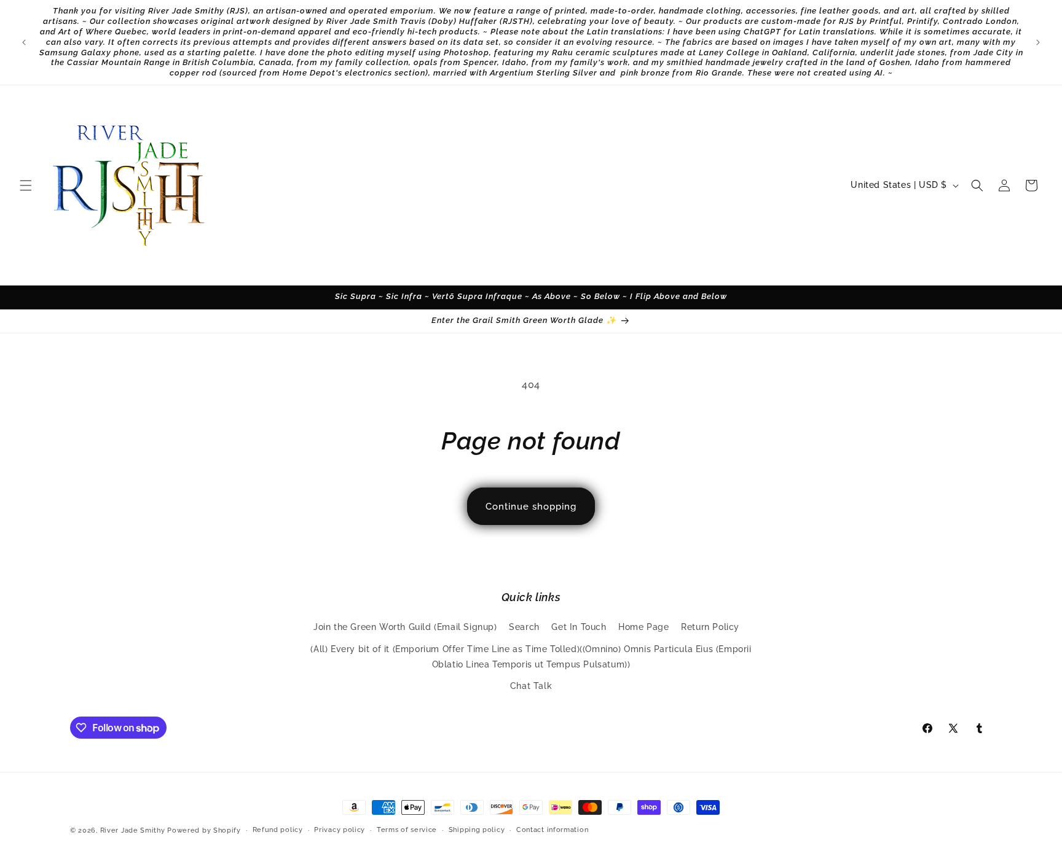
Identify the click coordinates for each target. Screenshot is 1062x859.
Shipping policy (477, 830)
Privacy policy (339, 830)
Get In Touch (578, 627)
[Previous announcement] (23, 42)
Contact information (552, 830)
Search (524, 627)
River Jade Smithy (132, 830)
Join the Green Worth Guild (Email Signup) (405, 627)
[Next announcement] (1038, 42)
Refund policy (278, 830)
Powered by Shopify (204, 830)
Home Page (643, 627)
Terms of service (407, 830)
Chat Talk (531, 686)
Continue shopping (531, 506)
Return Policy (710, 627)
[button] (25, 185)
